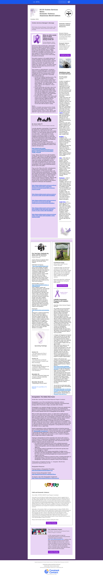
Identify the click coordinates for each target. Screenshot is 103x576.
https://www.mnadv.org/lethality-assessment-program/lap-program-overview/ (62, 368)
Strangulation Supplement (41, 431)
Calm (60, 157)
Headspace (62, 177)
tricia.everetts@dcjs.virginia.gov (49, 567)
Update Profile (46, 565)
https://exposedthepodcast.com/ (40, 266)
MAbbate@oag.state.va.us (60, 394)
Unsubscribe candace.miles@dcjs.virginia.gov (51, 564)
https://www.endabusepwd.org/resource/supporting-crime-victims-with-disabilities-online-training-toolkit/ (44, 216)
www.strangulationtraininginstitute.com (42, 470)
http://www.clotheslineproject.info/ (56, 539)
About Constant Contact (54, 565)
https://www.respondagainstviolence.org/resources (45, 478)
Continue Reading (62, 285)
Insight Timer (62, 201)
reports (61, 112)
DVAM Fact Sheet (65, 55)
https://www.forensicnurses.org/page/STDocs (44, 474)
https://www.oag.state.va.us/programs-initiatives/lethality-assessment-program (62, 390)
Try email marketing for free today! (51, 574)
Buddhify (61, 136)
